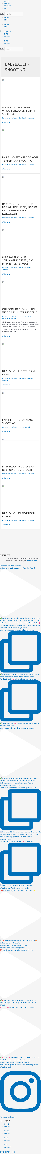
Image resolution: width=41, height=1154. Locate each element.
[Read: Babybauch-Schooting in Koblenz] (20, 497)
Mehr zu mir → (33, 560)
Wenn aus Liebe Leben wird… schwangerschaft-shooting (19, 111)
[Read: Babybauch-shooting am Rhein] (20, 355)
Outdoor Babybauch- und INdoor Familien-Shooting (19, 310)
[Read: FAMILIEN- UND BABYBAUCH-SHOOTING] (20, 404)
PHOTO (7, 4)
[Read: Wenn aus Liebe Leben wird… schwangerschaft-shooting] (20, 91)
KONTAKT (7, 6)
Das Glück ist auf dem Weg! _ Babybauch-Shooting (20, 159)
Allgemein (27, 316)
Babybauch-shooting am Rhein (18, 372)
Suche (2, 14)
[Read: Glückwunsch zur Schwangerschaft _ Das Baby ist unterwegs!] (20, 241)
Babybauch (22, 118)
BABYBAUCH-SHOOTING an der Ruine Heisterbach (18, 468)
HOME (6, 1)
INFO (6, 8)
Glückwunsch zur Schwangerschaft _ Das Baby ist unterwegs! (17, 260)
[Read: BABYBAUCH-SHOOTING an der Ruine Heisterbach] (20, 450)
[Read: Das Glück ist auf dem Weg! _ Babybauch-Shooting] (20, 141)
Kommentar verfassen (9, 118)
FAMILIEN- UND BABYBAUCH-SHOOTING (19, 421)
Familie (29, 268)
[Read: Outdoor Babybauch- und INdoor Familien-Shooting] (20, 293)
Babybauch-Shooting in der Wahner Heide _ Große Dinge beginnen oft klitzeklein (19, 208)
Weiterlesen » (6, 122)
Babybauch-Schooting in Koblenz (18, 514)
